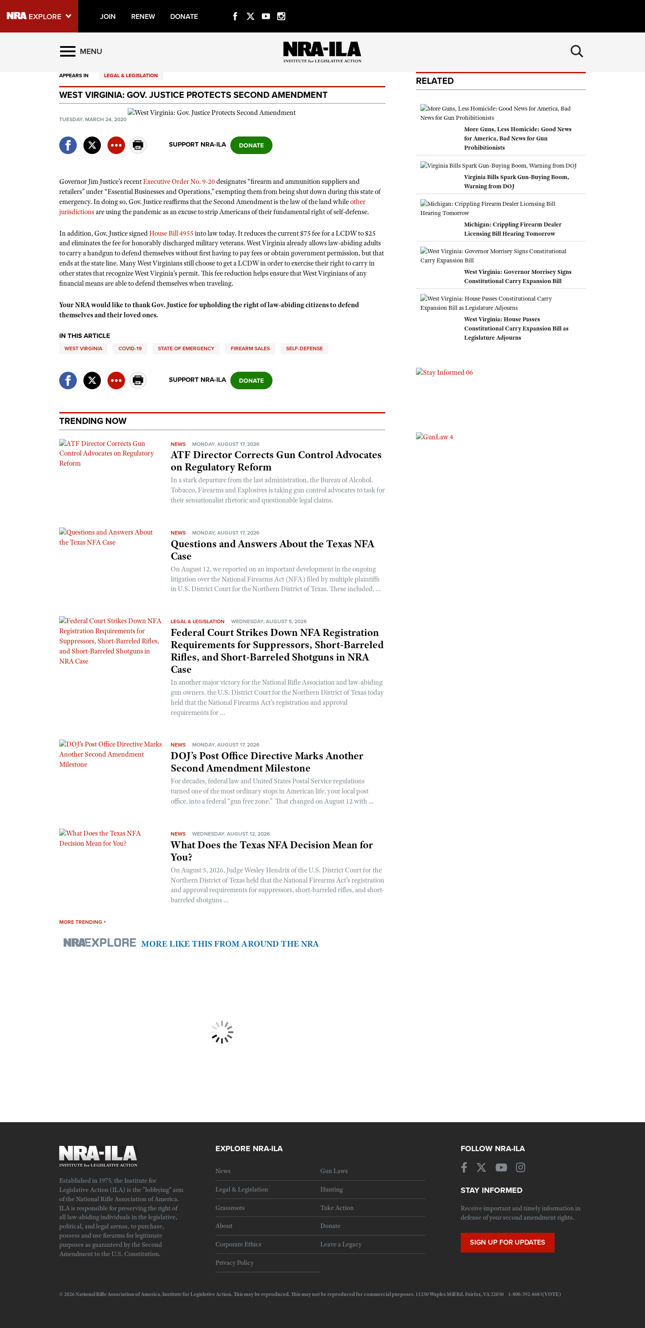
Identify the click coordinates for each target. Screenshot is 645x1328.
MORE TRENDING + (82, 922)
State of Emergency (186, 348)
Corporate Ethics (238, 1244)
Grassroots (230, 1208)
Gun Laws (334, 1171)
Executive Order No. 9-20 (179, 181)
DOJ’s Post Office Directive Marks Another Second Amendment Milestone (267, 762)
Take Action (337, 1208)
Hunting (331, 1189)
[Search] (577, 51)
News (178, 444)
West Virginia (83, 348)
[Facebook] (235, 6)
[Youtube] (266, 6)
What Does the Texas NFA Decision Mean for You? (272, 851)
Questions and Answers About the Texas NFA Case (272, 550)
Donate (330, 1226)
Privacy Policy (234, 1263)
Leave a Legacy (341, 1244)
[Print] (138, 151)
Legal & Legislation (131, 75)
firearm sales (250, 348)
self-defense (304, 348)
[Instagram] (281, 6)
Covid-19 (130, 348)
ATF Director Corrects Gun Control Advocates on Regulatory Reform (276, 461)
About (224, 1226)
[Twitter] (250, 6)
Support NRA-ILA (197, 144)
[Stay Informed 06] (444, 372)
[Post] (92, 139)
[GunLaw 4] (434, 436)
